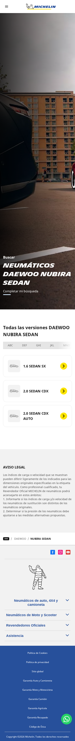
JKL (52, 345)
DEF (24, 345)
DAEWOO (20, 538)
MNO (66, 345)
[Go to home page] (41, 6)
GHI (38, 345)
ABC (10, 345)
